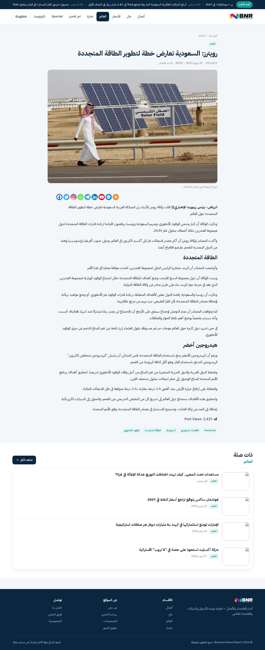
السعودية (171, 430)
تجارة (90, 16)
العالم (102, 16)
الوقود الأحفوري (132, 430)
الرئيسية (213, 36)
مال (129, 16)
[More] (116, 197)
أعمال (141, 16)
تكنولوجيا (39, 16)
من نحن (112, 607)
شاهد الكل (26, 460)
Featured (210, 430)
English (21, 16)
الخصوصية (55, 621)
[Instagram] (73, 197)
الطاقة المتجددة (153, 430)
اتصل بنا (57, 607)
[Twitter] (66, 197)
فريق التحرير (55, 614)
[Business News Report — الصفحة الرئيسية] (241, 17)
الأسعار (116, 16)
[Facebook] (59, 197)
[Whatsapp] (80, 197)
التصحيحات (110, 621)
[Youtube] (102, 197)
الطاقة (72, 207)
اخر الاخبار (75, 16)
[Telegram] (87, 197)
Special (57, 16)
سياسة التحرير (109, 614)
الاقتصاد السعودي (190, 430)
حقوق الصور (110, 628)
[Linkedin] (95, 197)
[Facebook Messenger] (109, 197)
